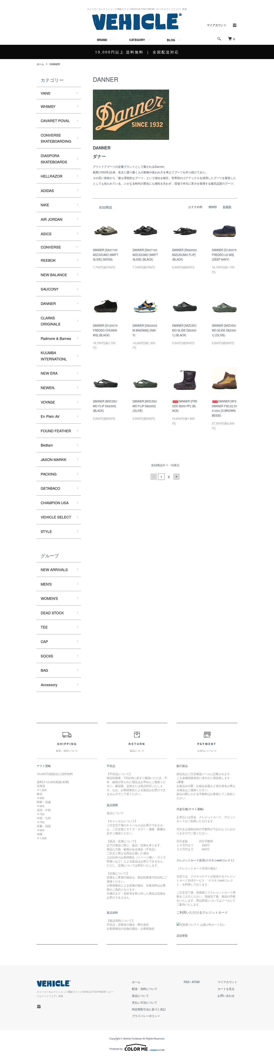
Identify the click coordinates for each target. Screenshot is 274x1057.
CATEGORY (137, 40)
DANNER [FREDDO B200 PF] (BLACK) (184, 406)
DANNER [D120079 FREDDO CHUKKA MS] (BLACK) (105, 330)
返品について (140, 996)
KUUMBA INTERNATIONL (54, 355)
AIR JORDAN (51, 219)
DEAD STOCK (52, 612)
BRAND (102, 40)
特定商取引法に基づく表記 (149, 1009)
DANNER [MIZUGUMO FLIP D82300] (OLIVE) (145, 406)
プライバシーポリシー (146, 1016)
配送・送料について (144, 989)
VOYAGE (48, 402)
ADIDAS (47, 190)
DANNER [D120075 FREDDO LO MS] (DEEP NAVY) (224, 255)
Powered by (116, 1048)
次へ (176, 476)
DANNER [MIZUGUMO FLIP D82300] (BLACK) (105, 406)
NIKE (45, 204)
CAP (44, 641)
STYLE (46, 531)
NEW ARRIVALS (54, 569)
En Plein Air (50, 416)
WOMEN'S (49, 598)
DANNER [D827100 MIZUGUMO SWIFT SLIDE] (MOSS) (105, 255)
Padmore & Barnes (56, 338)
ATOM (196, 982)
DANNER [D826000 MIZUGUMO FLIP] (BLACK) (184, 255)
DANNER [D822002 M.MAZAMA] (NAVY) (145, 330)
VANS (45, 93)
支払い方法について (144, 1002)
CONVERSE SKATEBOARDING (56, 138)
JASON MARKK (53, 459)
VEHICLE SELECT (56, 516)
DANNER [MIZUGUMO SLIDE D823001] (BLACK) (184, 330)
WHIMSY (48, 106)
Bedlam (47, 445)
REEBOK (48, 260)
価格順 (212, 207)
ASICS (46, 233)
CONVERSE (51, 246)
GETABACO (50, 488)
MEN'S (46, 584)
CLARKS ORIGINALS (50, 321)
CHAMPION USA (55, 502)
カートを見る (226, 989)
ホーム (40, 64)
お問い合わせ (226, 996)
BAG (44, 670)
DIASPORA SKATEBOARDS (54, 158)
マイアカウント (216, 25)
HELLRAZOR (51, 176)
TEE (44, 627)
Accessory (49, 684)
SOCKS (47, 655)
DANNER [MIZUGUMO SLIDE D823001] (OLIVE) (224, 330)
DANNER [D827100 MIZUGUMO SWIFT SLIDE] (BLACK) (145, 255)
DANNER (55, 64)
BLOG (171, 40)
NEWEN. (48, 387)
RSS (186, 982)
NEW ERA (49, 373)
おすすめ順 (195, 207)
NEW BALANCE (54, 274)
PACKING (49, 473)
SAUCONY (49, 288)
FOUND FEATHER (56, 430)
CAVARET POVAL (55, 120)
